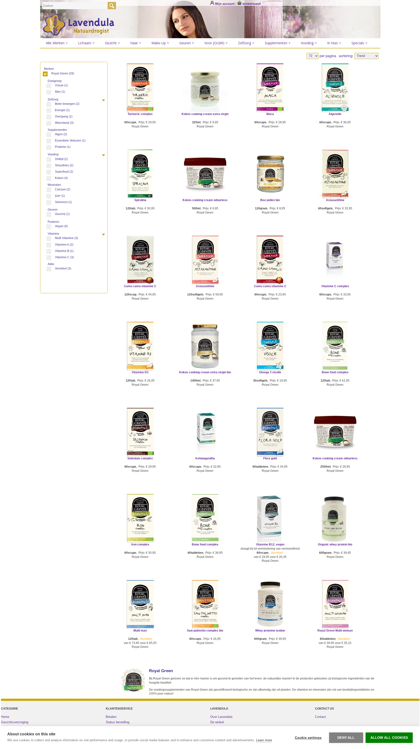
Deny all (346, 738)
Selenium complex (140, 458)
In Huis (334, 43)
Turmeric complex (140, 114)
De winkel (217, 722)
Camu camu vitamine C (140, 286)
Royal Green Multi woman (335, 630)
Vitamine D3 (140, 372)
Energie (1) (62, 110)
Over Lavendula (221, 717)
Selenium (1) (63, 202)
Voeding (309, 43)
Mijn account (225, 4)
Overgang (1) (63, 116)
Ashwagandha (205, 458)
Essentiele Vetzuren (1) (70, 140)
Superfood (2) (64, 171)
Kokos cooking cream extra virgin (205, 114)
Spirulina (140, 200)
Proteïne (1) (62, 146)
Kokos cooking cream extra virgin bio (205, 372)
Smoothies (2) (64, 165)
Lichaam (86, 43)
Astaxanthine (335, 200)
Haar (135, 43)
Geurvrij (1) (62, 214)
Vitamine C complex (335, 286)
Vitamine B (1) (64, 251)
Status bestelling (117, 722)
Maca (270, 114)
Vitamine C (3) (64, 257)
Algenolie (335, 114)
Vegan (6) (61, 226)
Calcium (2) (62, 189)
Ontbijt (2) (61, 159)
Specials (359, 43)
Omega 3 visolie (270, 372)
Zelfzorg (246, 43)
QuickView (140, 94)
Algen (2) (61, 134)
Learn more (264, 740)
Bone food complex (335, 372)
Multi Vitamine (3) (66, 238)
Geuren (186, 43)
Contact (320, 717)
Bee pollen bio (270, 200)
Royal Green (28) (62, 73)
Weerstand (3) (64, 122)
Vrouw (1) (61, 85)
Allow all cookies (389, 738)
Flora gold (270, 458)
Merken (49, 68)
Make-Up (160, 43)
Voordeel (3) (63, 268)
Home (5, 717)
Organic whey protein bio (335, 544)
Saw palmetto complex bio (205, 630)
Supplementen (277, 43)
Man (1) (60, 91)
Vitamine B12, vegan (270, 544)
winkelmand (251, 4)
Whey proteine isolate (270, 630)
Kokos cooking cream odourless (205, 200)
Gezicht (112, 43)
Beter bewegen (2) (67, 103)
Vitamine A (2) (64, 244)
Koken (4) (61, 178)
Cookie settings (308, 738)
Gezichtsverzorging (14, 722)
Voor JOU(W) (216, 43)
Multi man (140, 630)
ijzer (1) (60, 195)
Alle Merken (57, 43)
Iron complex (140, 544)
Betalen (111, 717)
